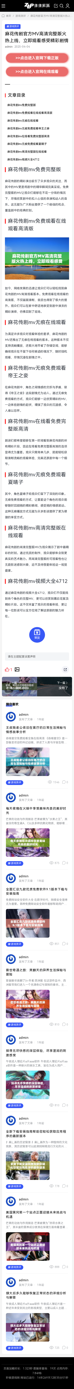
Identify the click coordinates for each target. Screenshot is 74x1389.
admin (9, 46)
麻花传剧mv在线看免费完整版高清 (28, 136)
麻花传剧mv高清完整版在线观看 (27, 151)
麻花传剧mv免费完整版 (21, 105)
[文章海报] (17, 669)
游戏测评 (21, 15)
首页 (8, 15)
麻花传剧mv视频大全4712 (23, 159)
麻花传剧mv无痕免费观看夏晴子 (27, 143)
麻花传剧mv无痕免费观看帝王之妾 (28, 128)
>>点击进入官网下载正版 (37, 58)
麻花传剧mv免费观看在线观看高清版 (29, 112)
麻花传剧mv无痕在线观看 (22, 120)
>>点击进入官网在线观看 (37, 71)
